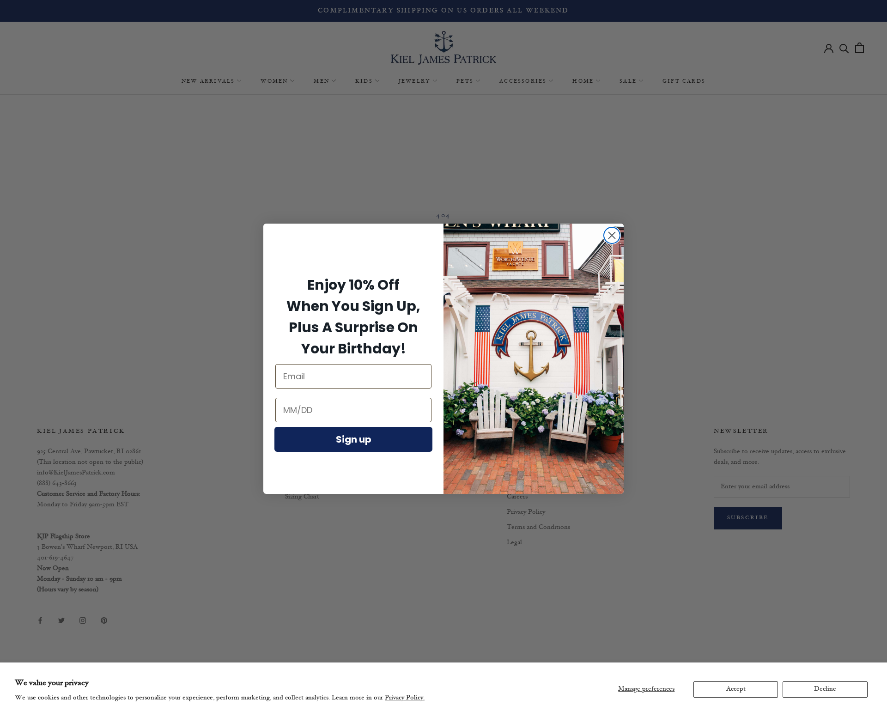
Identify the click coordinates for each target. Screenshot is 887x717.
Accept (736, 689)
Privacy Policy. (405, 698)
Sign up (353, 439)
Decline (825, 689)
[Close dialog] (612, 235)
